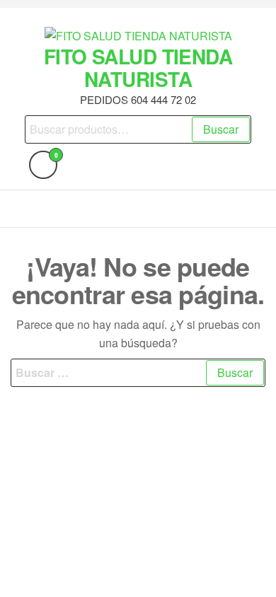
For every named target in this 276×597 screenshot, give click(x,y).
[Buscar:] (138, 373)
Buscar (220, 129)
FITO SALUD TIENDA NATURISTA (138, 67)
